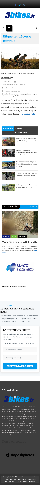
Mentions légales (20, 479)
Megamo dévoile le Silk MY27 (19, 242)
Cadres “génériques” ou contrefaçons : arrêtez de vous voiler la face (26, 152)
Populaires (9, 128)
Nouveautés (22, 236)
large (25, 94)
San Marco (18, 96)
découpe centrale (14, 94)
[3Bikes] (18, 399)
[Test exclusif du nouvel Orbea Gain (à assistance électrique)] (8, 176)
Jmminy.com (8, 479)
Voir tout (33, 206)
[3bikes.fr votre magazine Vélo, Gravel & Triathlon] (3, 28)
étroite (21, 94)
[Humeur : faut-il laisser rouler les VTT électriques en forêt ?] (8, 141)
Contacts (32, 481)
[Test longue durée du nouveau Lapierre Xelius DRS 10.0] (8, 187)
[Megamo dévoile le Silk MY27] (20, 225)
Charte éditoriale (22, 481)
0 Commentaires (10, 88)
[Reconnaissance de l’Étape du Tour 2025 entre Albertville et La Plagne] (8, 164)
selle (23, 96)
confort (6, 94)
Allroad (14, 236)
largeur (29, 94)
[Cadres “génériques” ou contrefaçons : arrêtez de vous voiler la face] (8, 153)
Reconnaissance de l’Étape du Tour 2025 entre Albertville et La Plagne (26, 164)
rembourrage (10, 96)
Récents (19, 128)
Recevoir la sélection (20, 366)
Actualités (6, 236)
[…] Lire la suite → (29, 114)
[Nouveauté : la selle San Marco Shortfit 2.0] (20, 58)
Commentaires (22, 132)
